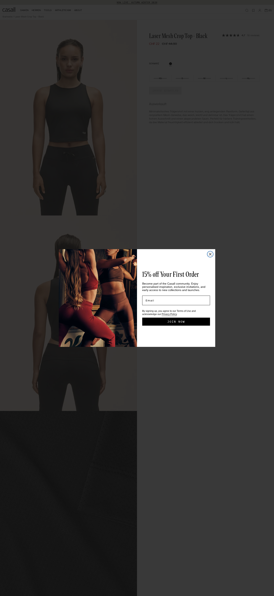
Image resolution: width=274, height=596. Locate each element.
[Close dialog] (210, 254)
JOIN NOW (176, 321)
